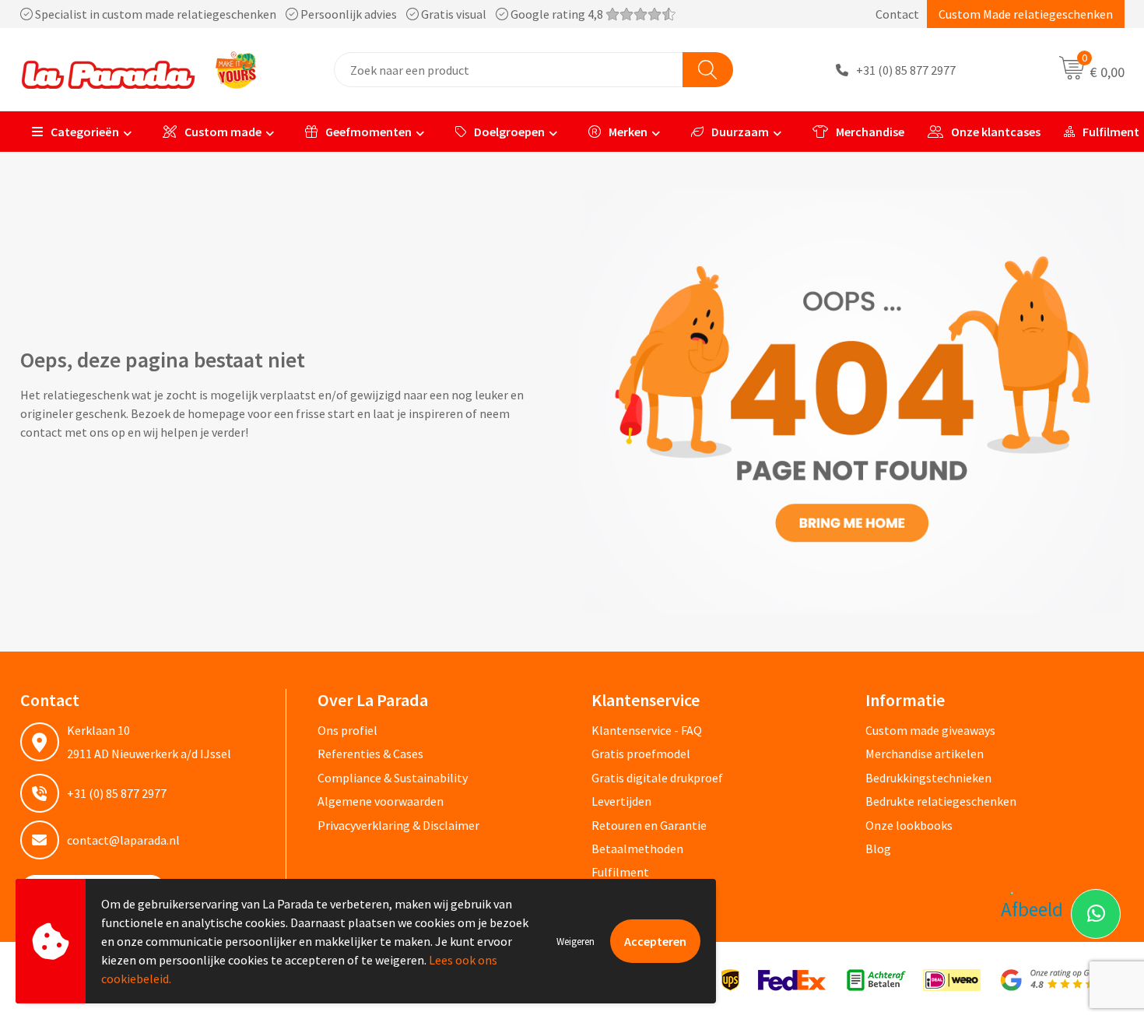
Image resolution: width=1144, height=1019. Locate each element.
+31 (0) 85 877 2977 (906, 70)
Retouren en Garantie (649, 825)
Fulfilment (620, 872)
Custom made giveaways (930, 730)
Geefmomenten (368, 131)
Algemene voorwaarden (381, 801)
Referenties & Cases (370, 753)
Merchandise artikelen (924, 753)
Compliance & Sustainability (393, 777)
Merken (628, 131)
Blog (878, 848)
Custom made (222, 131)
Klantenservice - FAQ (646, 730)
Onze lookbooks (909, 825)
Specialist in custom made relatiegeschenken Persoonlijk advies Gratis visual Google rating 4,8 (319, 14)
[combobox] (508, 69)
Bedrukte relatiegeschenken (940, 801)
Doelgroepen (509, 131)
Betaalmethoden (637, 848)
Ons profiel (347, 730)
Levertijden (621, 801)
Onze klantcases (995, 131)
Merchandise (870, 131)
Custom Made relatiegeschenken (1026, 14)
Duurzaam (740, 131)
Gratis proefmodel (640, 753)
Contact (897, 14)
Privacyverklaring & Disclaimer (398, 825)
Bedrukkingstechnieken (928, 777)
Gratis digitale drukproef (657, 777)
